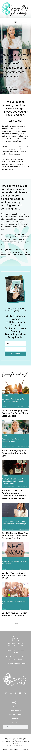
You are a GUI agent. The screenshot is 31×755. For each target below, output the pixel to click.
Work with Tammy (15, 714)
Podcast (15, 718)
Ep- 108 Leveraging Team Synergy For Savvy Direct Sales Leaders (15, 413)
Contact (15, 722)
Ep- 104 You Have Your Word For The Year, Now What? (14, 575)
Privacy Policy (14, 749)
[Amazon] (25, 693)
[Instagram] (6, 693)
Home (15, 707)
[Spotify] (20, 693)
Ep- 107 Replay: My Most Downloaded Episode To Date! (14, 453)
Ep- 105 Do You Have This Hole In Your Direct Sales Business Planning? (15, 535)
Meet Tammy (15, 711)
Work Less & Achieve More (15, 663)
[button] (15, 22)
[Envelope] (11, 693)
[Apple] (15, 693)
